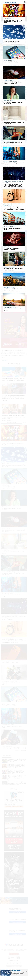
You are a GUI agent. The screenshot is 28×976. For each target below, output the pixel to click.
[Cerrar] (26, 971)
